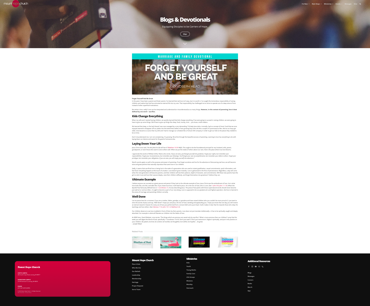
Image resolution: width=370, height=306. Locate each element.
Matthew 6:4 (175, 207)
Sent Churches (21, 292)
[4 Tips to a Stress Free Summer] (170, 238)
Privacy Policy (28, 292)
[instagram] (252, 266)
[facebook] (249, 266)
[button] (360, 4)
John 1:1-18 (223, 186)
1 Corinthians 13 (162, 188)
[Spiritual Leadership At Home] (199, 238)
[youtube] (255, 266)
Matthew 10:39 (173, 147)
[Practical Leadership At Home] (227, 238)
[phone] (262, 266)
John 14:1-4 (167, 207)
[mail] (259, 266)
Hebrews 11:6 (157, 207)
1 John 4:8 (215, 186)
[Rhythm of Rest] (142, 238)
